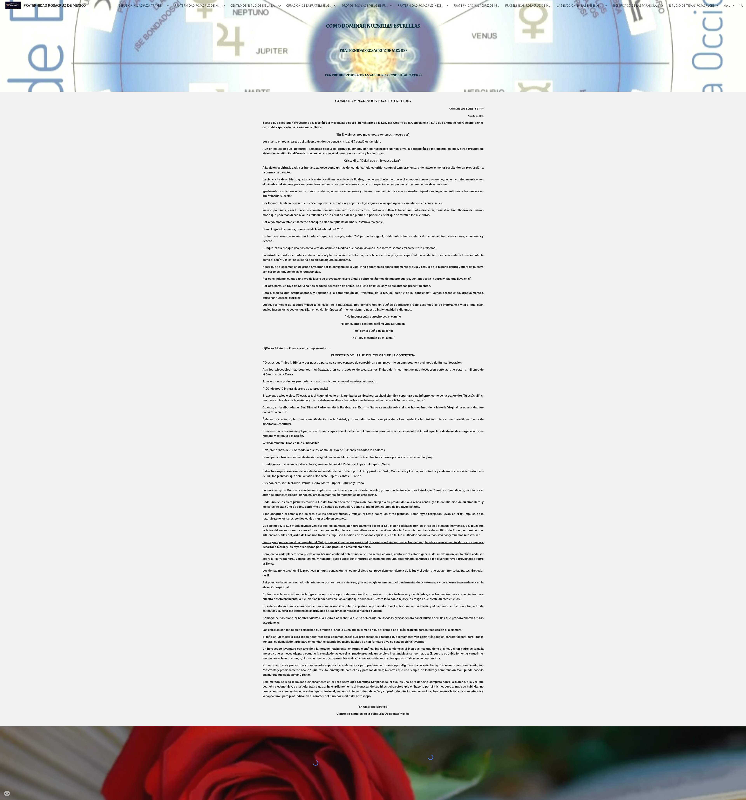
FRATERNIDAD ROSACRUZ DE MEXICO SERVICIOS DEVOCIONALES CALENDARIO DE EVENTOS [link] (198, 5)
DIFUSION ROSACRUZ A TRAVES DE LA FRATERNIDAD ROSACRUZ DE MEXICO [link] (142, 5)
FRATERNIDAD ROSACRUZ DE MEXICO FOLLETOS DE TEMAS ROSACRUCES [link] (528, 5)
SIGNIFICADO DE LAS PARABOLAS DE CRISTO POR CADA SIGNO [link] (636, 5)
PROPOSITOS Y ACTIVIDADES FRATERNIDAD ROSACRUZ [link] (365, 5)
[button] (741, 5)
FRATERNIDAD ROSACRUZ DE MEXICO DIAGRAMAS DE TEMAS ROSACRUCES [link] (476, 5)
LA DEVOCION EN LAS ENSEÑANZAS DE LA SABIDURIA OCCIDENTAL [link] (580, 5)
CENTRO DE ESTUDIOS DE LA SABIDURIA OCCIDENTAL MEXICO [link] (253, 5)
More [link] (726, 5)
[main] (373, 46)
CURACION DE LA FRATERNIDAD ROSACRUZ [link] (309, 5)
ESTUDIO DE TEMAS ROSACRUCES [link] (691, 5)
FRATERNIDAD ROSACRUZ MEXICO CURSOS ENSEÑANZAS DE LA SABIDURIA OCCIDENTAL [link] (421, 5)
